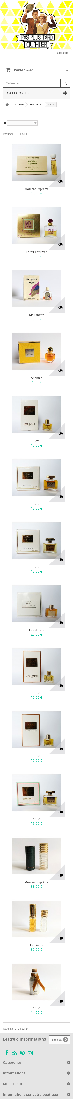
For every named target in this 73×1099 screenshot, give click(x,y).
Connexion (62, 53)
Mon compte (14, 1083)
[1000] (36, 666)
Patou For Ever (36, 252)
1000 (36, 693)
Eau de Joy (36, 630)
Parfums (19, 104)
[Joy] (36, 414)
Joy (36, 441)
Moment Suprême (36, 189)
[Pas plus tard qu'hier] (36, 26)
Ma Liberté (36, 315)
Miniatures (35, 104)
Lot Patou (36, 945)
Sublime (36, 378)
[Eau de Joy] (36, 603)
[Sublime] (36, 351)
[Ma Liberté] (36, 288)
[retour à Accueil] (7, 104)
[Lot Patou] (36, 919)
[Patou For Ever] (36, 225)
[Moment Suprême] (36, 162)
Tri (4, 122)
